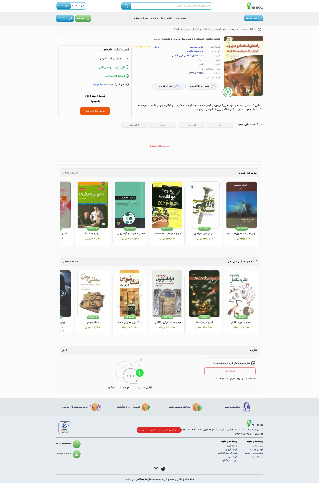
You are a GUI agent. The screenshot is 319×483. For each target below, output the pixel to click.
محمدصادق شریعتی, (193, 56)
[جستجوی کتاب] (126, 6)
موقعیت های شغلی (254, 453)
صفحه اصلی (181, 18)
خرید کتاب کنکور (229, 460)
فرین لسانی (177, 56)
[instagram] (156, 469)
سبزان (201, 60)
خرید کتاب (63, 6)
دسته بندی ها (251, 18)
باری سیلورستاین (195, 51)
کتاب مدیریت (197, 47)
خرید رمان (232, 457)
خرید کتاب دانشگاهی (227, 453)
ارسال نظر (230, 371)
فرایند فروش (231, 449)
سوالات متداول (140, 18)
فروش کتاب (78, 6)
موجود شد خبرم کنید (95, 111)
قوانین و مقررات (255, 449)
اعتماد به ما (258, 446)
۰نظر (156, 47)
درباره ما (155, 18)
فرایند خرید (232, 446)
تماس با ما (166, 18)
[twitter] (162, 469)
